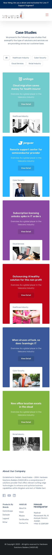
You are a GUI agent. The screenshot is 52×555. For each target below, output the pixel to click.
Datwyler (6, 515)
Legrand (6, 519)
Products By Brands (8, 505)
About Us (22, 508)
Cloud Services (18, 244)
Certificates (24, 519)
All (6, 58)
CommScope (8, 511)
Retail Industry (18, 434)
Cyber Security (18, 180)
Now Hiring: (8, 3)
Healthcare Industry (20, 116)
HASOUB (22, 504)
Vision (21, 512)
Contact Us (23, 523)
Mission (22, 516)
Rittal (5, 522)
